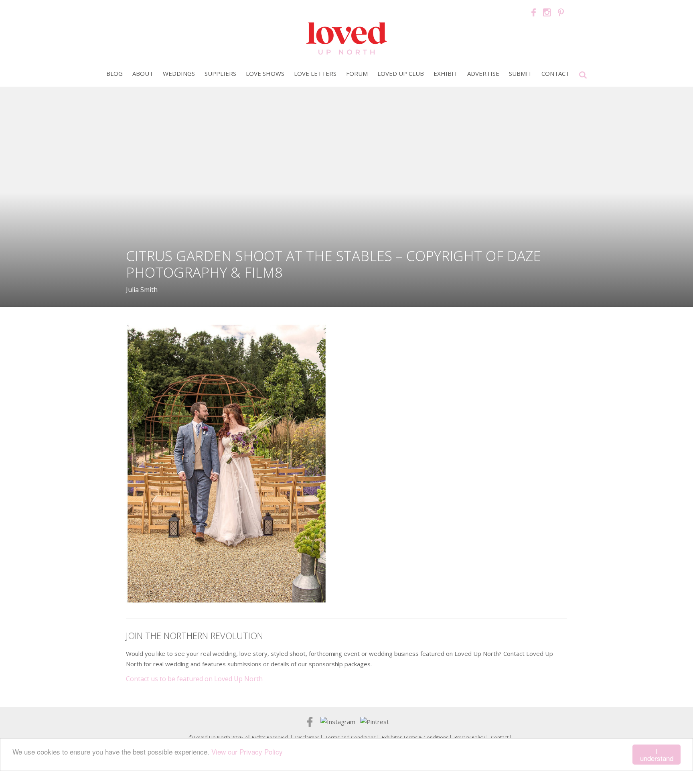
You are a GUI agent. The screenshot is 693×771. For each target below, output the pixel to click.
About (142, 73)
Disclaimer (307, 737)
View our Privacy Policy (247, 752)
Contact (555, 73)
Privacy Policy (469, 737)
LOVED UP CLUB (400, 73)
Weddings (179, 73)
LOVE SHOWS (265, 73)
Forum (357, 73)
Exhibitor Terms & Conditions (415, 737)
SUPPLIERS (220, 73)
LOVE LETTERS (315, 73)
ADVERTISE (483, 73)
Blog (114, 73)
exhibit (446, 73)
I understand (656, 754)
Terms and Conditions (350, 737)
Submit (520, 73)
